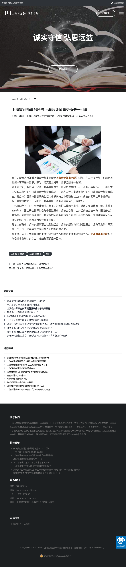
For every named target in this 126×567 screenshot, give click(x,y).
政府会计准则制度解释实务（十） (23, 312)
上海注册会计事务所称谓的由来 (21, 368)
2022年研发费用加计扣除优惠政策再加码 (27, 316)
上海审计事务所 (35, 254)
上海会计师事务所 (18, 254)
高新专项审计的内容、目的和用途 (33, 264)
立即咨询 (63, 69)
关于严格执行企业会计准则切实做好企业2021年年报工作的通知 (37, 335)
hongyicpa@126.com (26, 490)
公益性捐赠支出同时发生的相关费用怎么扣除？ (28, 372)
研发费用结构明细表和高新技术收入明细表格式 (28, 358)
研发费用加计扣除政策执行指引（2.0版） (27, 301)
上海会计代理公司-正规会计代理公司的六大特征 (28, 389)
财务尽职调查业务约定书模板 (20, 382)
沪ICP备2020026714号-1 (95, 548)
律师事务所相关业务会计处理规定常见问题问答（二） (33, 331)
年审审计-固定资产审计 (17, 379)
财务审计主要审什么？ (17, 375)
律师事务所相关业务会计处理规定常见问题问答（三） (33, 328)
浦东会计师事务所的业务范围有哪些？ (35, 268)
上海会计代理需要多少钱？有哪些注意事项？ (27, 361)
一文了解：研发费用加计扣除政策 (23, 304)
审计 (48, 254)
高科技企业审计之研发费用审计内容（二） (26, 386)
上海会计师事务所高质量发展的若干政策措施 (33, 455)
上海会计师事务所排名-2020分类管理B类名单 (27, 365)
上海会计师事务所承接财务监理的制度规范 (27, 320)
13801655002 (119, 3)
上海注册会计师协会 (20, 524)
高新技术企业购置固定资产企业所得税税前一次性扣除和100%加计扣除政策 (43, 324)
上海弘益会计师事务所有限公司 (58, 548)
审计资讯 (67, 116)
